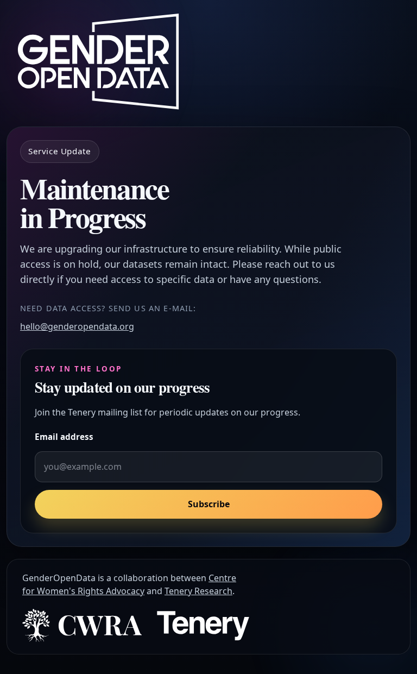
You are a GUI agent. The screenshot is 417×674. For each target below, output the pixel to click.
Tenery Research (198, 591)
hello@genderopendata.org (77, 326)
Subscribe (209, 504)
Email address (64, 436)
